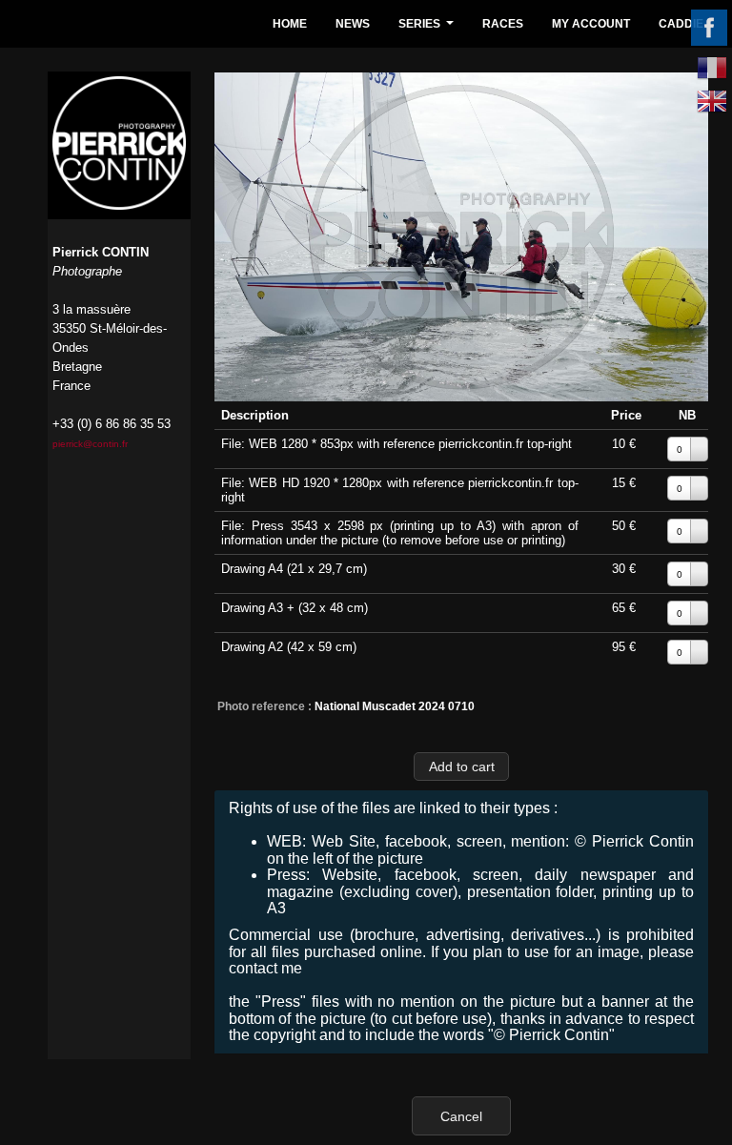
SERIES (428, 29)
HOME (290, 24)
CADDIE (681, 24)
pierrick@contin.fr (90, 444)
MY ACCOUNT (591, 24)
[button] (461, 766)
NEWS (353, 24)
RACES (502, 24)
